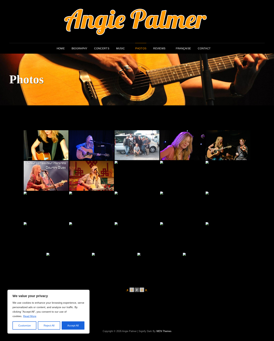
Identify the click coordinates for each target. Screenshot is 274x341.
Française (183, 48)
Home (61, 48)
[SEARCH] (217, 48)
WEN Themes (163, 331)
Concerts (101, 48)
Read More (29, 316)
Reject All (49, 325)
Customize (24, 325)
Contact (204, 48)
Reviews (159, 48)
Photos (141, 48)
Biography (79, 48)
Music (120, 48)
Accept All (73, 325)
